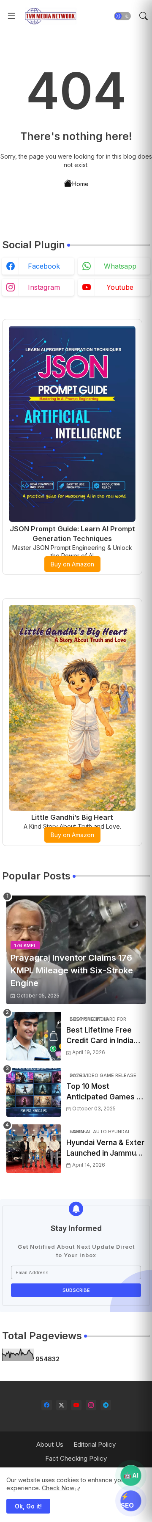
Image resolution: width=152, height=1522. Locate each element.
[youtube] (76, 1405)
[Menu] (11, 16)
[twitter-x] (61, 1405)
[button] (122, 16)
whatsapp (120, 266)
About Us (49, 1444)
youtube (119, 287)
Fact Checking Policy (76, 1458)
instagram (44, 287)
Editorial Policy (94, 1444)
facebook (44, 266)
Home (80, 183)
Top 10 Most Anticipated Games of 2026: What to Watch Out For (105, 1092)
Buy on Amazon (72, 564)
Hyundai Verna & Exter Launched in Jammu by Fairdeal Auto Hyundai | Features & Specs (105, 1148)
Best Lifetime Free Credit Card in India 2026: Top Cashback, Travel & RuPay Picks (103, 1036)
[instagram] (91, 1405)
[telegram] (105, 1405)
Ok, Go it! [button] (28, 1506)
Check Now (58, 1488)
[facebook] (46, 1405)
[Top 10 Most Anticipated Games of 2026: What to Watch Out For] (33, 1092)
